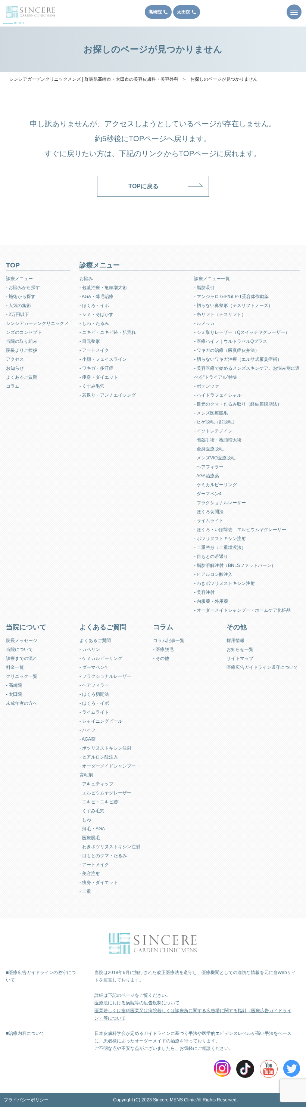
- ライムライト (209, 520)
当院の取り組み (21, 341)
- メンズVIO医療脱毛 (214, 458)
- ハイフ (87, 730)
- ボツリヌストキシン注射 (220, 538)
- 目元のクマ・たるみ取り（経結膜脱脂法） (238, 404)
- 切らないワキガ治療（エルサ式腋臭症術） (238, 359)
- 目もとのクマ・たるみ (103, 855)
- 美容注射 (204, 592)
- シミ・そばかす (96, 314)
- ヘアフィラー (209, 466)
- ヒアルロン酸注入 (213, 574)
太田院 (183, 12)
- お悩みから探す (23, 287)
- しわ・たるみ (94, 323)
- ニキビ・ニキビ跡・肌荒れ (107, 332)
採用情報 (235, 640)
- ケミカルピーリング (215, 484)
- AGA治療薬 (206, 475)
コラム (12, 386)
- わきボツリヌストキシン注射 (224, 583)
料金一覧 (15, 667)
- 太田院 (14, 694)
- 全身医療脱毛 (209, 449)
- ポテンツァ (206, 386)
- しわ (85, 819)
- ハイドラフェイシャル (217, 395)
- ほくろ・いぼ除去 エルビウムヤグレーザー (240, 529)
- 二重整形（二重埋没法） (220, 547)
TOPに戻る (143, 186)
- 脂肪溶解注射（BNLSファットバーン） (235, 565)
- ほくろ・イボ (94, 305)
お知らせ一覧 (240, 649)
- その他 (161, 658)
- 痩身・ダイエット (98, 377)
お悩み (86, 278)
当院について (19, 649)
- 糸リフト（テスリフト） (220, 314)
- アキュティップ (96, 784)
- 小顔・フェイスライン (103, 359)
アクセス (15, 359)
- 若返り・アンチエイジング (107, 395)
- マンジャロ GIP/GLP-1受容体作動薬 (231, 296)
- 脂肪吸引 (204, 287)
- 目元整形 (89, 341)
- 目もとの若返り (211, 556)
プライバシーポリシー (26, 1100)
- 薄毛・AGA (92, 828)
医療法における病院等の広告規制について (136, 1002)
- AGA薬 (87, 739)
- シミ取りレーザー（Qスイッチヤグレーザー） (242, 332)
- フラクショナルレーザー (220, 502)
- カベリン (89, 649)
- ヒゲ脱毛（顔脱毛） (215, 422)
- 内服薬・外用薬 (211, 601)
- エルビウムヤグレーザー (105, 793)
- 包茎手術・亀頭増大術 (217, 440)
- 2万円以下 (17, 314)
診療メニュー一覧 (212, 278)
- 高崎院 (14, 685)
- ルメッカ (204, 323)
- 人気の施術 (18, 305)
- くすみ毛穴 (91, 386)
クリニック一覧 (21, 676)
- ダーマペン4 (208, 493)
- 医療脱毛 (89, 837)
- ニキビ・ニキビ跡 (98, 801)
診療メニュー (19, 278)
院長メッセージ (21, 640)
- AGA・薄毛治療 (96, 296)
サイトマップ (240, 658)
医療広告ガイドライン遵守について (262, 667)
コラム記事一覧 (168, 640)
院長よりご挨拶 (21, 350)
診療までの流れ (21, 658)
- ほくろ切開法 (209, 511)
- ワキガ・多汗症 (96, 368)
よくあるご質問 (21, 377)
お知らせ (15, 368)
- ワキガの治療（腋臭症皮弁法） (226, 350)
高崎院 (155, 12)
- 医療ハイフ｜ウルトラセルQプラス (230, 341)
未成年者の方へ (21, 703)
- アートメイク (94, 350)
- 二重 (85, 891)
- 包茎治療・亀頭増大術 (103, 287)
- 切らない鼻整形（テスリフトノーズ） (233, 305)
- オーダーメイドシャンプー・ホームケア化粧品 (242, 610)
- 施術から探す (20, 296)
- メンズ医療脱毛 (211, 413)
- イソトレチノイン (213, 431)
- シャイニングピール (100, 721)
